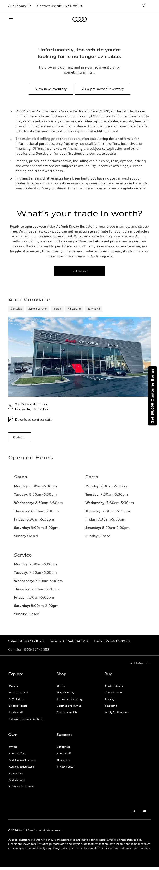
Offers (61, 685)
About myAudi (17, 753)
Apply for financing (117, 712)
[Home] (79, 19)
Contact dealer (114, 685)
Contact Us (63, 746)
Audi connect (17, 779)
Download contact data (33, 419)
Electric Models (18, 705)
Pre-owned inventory (69, 699)
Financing (111, 705)
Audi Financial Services (22, 760)
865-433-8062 (75, 641)
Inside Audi (16, 712)
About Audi (64, 753)
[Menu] (11, 19)
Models (13, 685)
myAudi (13, 746)
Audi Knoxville (19, 6)
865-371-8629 (69, 6)
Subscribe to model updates (26, 719)
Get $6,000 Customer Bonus (152, 396)
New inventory (65, 692)
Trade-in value (114, 692)
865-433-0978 (117, 641)
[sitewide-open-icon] (144, 6)
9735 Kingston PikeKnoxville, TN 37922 (32, 406)
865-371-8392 (36, 649)
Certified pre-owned (69, 705)
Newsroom (63, 760)
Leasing (110, 699)
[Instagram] (133, 811)
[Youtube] (145, 811)
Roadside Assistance (21, 786)
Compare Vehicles (68, 712)
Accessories (16, 773)
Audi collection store (21, 766)
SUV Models (16, 699)
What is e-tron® (18, 692)
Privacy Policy (65, 766)
